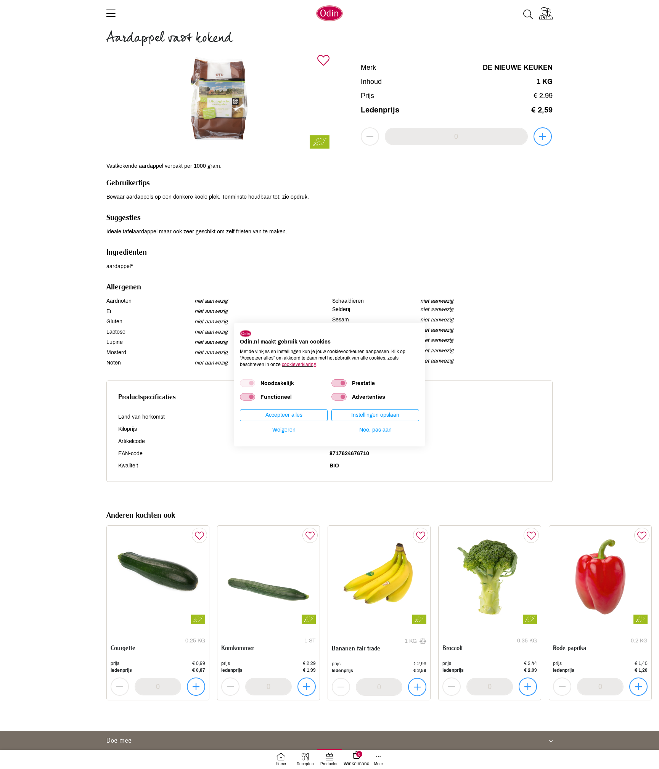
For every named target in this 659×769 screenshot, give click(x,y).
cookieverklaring (299, 364)
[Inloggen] (546, 13)
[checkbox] (247, 383)
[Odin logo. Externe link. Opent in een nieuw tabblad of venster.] (245, 333)
